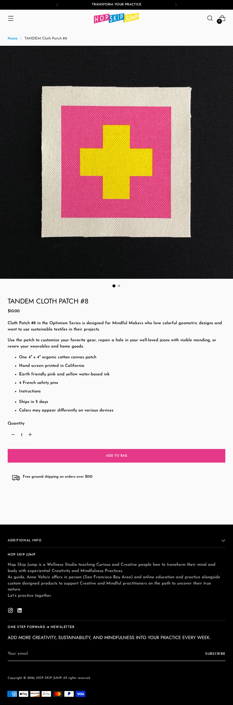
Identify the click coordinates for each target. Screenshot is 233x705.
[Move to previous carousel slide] (207, 514)
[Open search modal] (210, 18)
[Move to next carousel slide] (220, 513)
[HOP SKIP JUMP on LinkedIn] (20, 611)
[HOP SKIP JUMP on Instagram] (11, 611)
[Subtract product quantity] (13, 435)
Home (13, 38)
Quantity (16, 423)
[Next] (176, 5)
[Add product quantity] (30, 435)
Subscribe (215, 654)
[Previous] (57, 5)
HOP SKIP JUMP (48, 678)
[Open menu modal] (10, 18)
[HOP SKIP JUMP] (116, 18)
